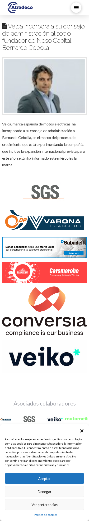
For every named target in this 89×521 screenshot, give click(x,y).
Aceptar (44, 478)
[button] (82, 430)
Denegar (44, 491)
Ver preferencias (45, 505)
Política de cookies (45, 514)
